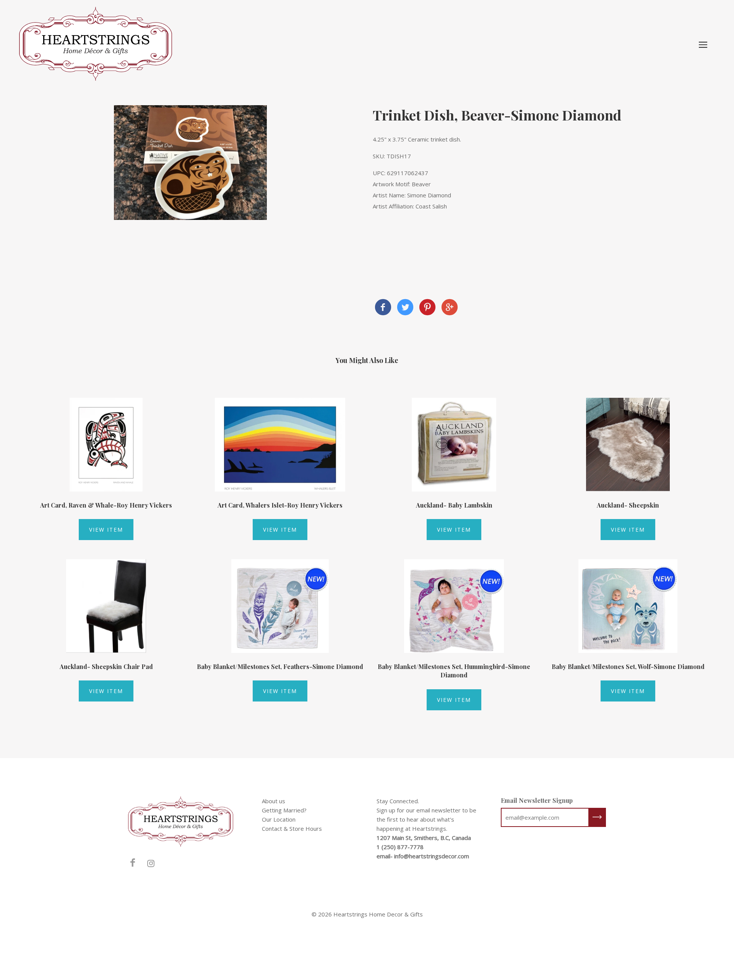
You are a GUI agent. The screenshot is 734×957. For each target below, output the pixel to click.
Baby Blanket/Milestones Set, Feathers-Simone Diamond (280, 666)
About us (273, 801)
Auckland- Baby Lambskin (454, 505)
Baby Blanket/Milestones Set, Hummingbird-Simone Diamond (454, 670)
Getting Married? (284, 810)
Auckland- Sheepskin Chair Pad (106, 666)
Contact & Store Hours (292, 828)
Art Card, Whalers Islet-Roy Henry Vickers (280, 505)
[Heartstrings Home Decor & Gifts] (383, 308)
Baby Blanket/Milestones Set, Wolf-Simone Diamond (628, 666)
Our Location (279, 819)
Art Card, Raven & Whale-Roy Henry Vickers (106, 505)
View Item (106, 529)
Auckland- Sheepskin (628, 505)
